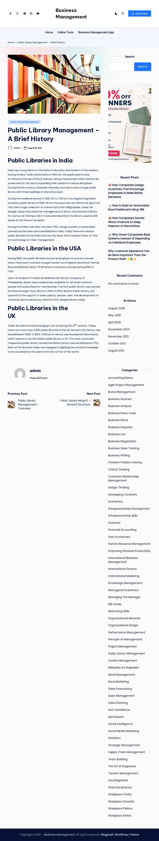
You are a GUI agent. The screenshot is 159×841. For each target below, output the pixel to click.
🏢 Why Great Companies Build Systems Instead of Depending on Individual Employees (129, 238)
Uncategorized (118, 780)
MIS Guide (114, 604)
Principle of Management (125, 639)
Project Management (122, 646)
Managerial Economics (123, 590)
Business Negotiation (122, 441)
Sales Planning (118, 703)
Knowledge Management (125, 583)
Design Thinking (118, 487)
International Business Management (123, 560)
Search (130, 57)
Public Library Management (24, 122)
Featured (114, 523)
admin (35, 370)
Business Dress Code (122, 413)
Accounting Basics (120, 378)
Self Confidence (119, 710)
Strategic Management (124, 745)
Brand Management (121, 392)
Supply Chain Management (126, 752)
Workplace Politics (120, 808)
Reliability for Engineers (123, 667)
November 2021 (118, 336)
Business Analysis (119, 406)
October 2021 (117, 343)
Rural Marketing (118, 682)
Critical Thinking (118, 469)
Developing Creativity (122, 494)
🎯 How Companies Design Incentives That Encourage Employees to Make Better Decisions (126, 191)
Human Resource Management (129, 544)
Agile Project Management (126, 385)
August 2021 (116, 350)
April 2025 (114, 322)
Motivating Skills (118, 611)
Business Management (71, 13)
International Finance (122, 569)
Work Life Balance (120, 787)
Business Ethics (118, 420)
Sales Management (121, 696)
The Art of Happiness (122, 766)
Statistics (114, 738)
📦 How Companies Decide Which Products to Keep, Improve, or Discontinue (126, 222)
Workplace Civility (120, 794)
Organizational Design (123, 625)
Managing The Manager (124, 597)
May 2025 (114, 315)
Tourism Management (123, 773)
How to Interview (119, 537)
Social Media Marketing (123, 731)
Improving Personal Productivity (129, 551)
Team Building (117, 759)
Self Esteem (116, 717)
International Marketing (123, 576)
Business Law (117, 434)
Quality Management (122, 660)
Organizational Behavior (124, 618)
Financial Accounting (122, 530)
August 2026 (116, 308)
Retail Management (121, 675)
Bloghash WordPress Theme (120, 835)
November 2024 (119, 329)
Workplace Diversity (121, 801)
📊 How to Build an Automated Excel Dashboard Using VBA (128, 207)
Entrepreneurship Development (129, 509)
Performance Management (126, 632)
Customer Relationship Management (123, 478)
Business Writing (119, 455)
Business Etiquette (120, 427)
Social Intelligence (120, 724)
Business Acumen (120, 399)
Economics (115, 501)
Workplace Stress (119, 815)
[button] (139, 13)
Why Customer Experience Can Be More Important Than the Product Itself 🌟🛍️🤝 (129, 255)
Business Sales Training (123, 448)
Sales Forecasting (120, 689)
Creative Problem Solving (125, 462)
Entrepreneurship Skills (123, 516)
